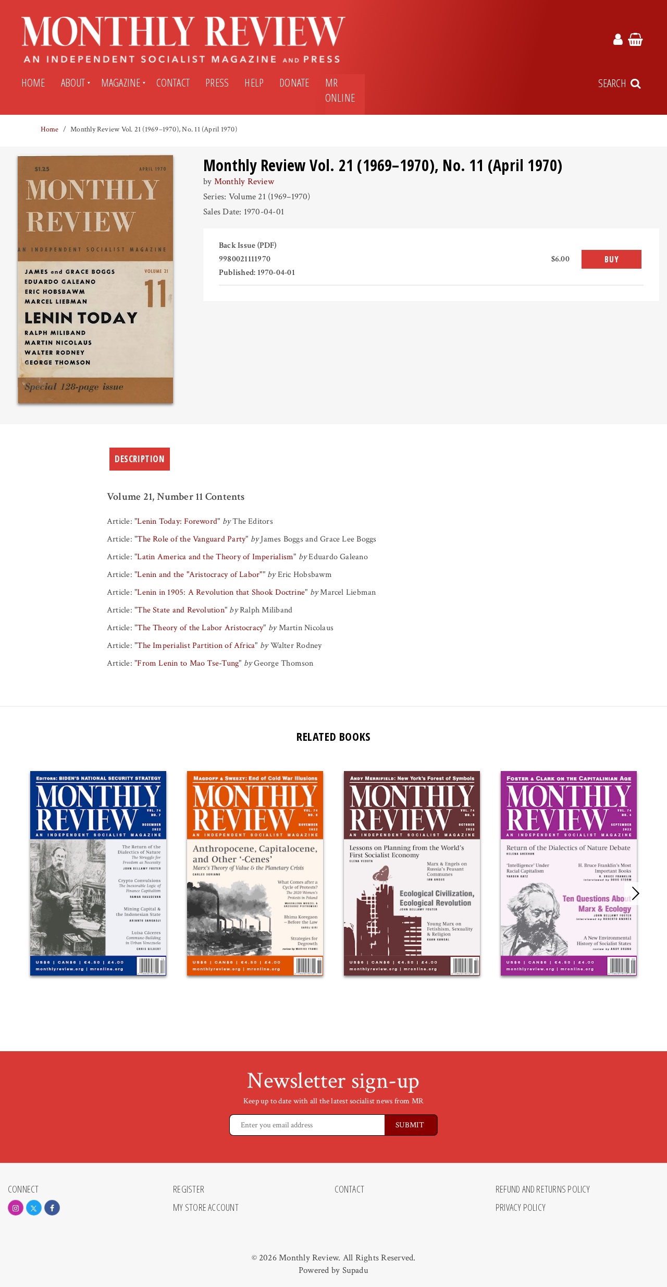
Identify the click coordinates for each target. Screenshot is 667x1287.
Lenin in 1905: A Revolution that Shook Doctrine (221, 592)
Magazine (121, 82)
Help (254, 82)
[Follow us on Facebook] (52, 1208)
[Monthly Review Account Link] (618, 41)
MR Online (340, 90)
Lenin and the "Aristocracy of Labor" (199, 574)
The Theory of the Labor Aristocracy (200, 627)
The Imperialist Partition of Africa (196, 645)
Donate (294, 82)
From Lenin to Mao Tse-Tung (188, 663)
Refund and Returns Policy (543, 1189)
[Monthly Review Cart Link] (635, 41)
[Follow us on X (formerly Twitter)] (34, 1208)
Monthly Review (244, 181)
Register (188, 1189)
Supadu (355, 1270)
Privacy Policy (521, 1207)
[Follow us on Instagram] (15, 1208)
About (73, 82)
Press (217, 82)
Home (33, 82)
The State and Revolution (181, 610)
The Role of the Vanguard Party (191, 539)
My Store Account (206, 1207)
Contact (173, 82)
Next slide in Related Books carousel (635, 893)
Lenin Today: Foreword (177, 521)
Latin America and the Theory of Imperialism (215, 556)
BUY (611, 259)
